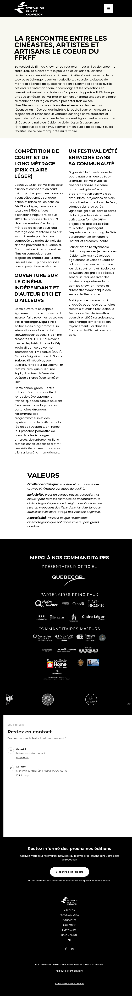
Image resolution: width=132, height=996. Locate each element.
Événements (69, 920)
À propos (69, 910)
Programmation (69, 915)
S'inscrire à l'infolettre (70, 872)
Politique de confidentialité (69, 970)
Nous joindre (69, 935)
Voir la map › (23, 775)
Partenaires (69, 930)
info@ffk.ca (22, 757)
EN (69, 940)
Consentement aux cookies (69, 983)
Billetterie (69, 925)
